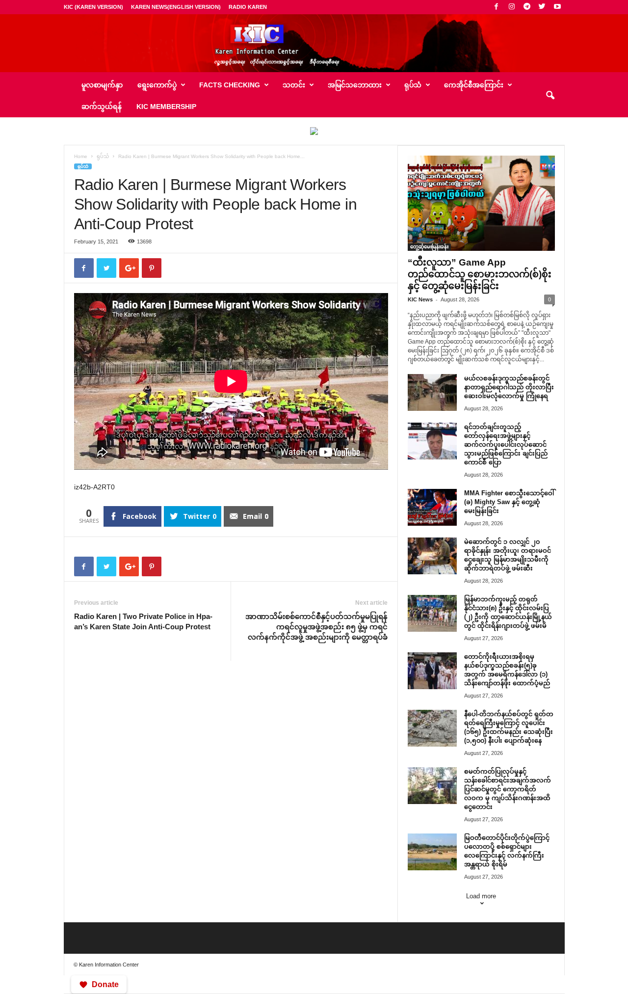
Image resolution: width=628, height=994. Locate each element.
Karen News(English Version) (176, 7)
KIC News (420, 299)
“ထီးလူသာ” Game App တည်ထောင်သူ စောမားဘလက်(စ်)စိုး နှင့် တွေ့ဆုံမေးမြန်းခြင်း (479, 274)
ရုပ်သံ (103, 156)
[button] (550, 96)
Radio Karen (248, 7)
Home (80, 156)
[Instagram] (512, 7)
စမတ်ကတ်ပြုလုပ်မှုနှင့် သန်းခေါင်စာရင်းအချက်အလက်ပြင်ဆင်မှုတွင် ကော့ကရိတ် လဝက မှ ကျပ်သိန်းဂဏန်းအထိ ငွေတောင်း (507, 789)
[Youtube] (557, 7)
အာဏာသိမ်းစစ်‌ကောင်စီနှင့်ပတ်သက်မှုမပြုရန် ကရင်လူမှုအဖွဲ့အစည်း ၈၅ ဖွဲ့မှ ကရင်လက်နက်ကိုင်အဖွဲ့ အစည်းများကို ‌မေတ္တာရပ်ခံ (316, 626)
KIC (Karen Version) (93, 7)
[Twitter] (542, 7)
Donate (105, 984)
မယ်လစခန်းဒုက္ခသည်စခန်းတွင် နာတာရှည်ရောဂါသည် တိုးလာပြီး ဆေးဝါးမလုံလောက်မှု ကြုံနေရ (509, 387)
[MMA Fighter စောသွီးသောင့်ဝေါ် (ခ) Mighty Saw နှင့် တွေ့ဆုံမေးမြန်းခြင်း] (432, 507)
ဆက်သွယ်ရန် (101, 106)
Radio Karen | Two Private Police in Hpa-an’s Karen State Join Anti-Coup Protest (143, 621)
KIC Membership (166, 106)
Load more (481, 896)
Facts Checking (229, 85)
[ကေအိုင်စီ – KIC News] (314, 43)
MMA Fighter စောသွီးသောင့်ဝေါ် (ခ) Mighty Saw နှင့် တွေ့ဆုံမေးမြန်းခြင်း (509, 501)
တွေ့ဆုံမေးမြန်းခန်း (429, 246)
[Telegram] (527, 7)
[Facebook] (496, 7)
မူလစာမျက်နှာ (102, 85)
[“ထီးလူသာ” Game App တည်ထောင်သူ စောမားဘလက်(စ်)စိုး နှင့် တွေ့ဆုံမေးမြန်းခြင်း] (481, 203)
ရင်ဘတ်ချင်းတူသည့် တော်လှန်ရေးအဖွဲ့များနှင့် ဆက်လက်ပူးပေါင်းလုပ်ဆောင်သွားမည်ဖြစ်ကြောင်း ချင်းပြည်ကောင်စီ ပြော (506, 444)
